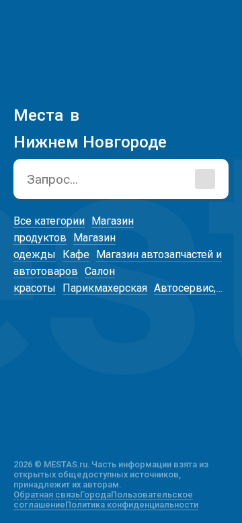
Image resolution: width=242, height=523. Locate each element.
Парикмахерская (105, 288)
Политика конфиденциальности (131, 505)
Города (95, 494)
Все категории (49, 221)
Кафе (76, 254)
